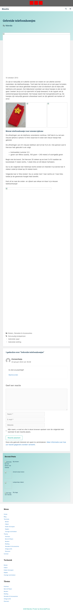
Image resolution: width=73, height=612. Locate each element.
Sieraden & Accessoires (23, 333)
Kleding (7, 544)
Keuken (7, 541)
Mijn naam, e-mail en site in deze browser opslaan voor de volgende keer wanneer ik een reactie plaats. (36, 430)
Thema (6, 534)
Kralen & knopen (10, 526)
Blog (5, 516)
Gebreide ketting (14, 342)
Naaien (7, 529)
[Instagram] (41, 3)
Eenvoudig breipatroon (17, 336)
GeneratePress (45, 609)
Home (5, 514)
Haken (7, 524)
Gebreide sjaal (13, 339)
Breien (10, 333)
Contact (6, 554)
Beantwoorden (13, 375)
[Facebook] (36, 3)
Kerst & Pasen (9, 539)
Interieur (7, 536)
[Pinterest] (31, 3)
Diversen (7, 551)
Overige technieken (11, 531)
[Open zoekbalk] (66, 8)
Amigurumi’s (8, 549)
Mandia (5, 9)
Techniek (6, 519)
